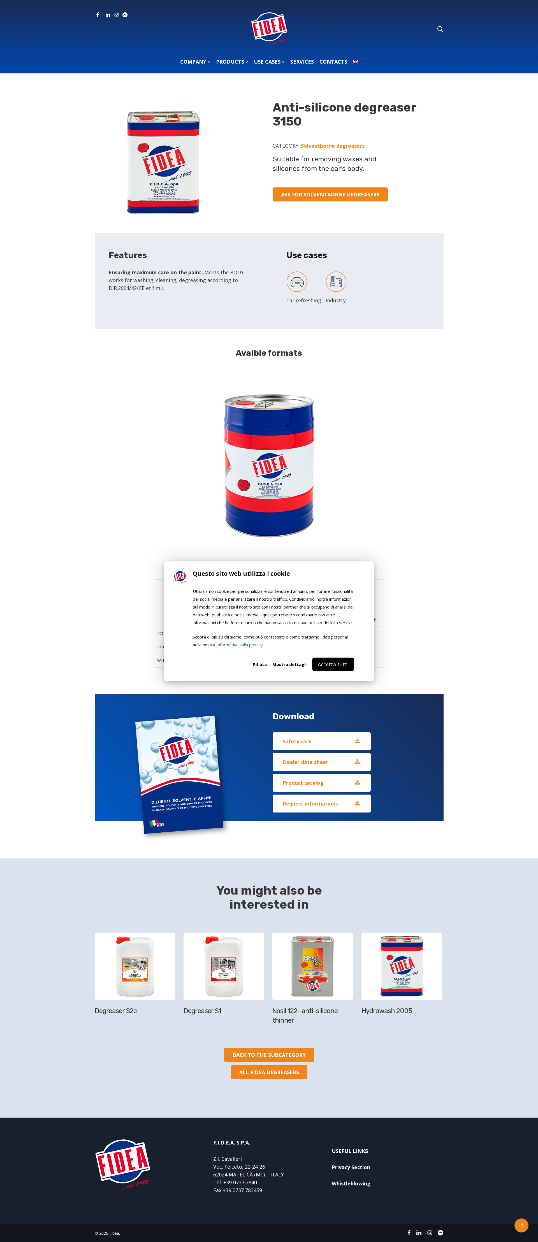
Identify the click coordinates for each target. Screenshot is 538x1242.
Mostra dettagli (289, 664)
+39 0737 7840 (240, 1182)
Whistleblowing (351, 1183)
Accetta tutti (333, 664)
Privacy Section (351, 1167)
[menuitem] (355, 62)
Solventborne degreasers (333, 145)
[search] (440, 29)
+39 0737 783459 (242, 1190)
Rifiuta (260, 664)
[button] (330, 194)
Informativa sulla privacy (239, 644)
